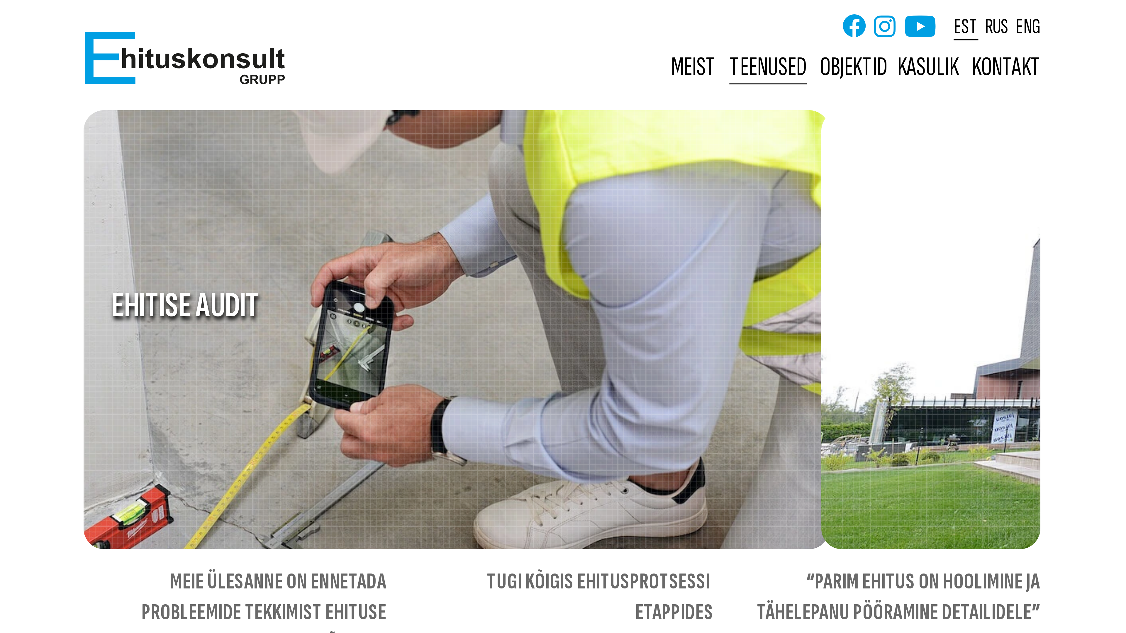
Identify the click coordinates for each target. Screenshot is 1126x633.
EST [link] (966, 26)
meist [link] (694, 68)
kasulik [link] (928, 68)
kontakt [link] (1006, 68)
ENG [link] (1028, 26)
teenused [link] (768, 68)
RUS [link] (997, 26)
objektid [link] (854, 68)
